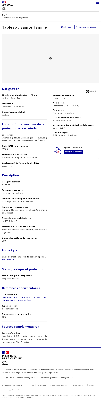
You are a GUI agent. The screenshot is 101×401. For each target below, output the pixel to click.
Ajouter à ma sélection (88, 27)
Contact (31, 385)
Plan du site (16, 390)
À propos (43, 385)
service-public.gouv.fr (26, 377)
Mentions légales (8, 395)
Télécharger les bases (59, 385)
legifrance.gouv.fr (48, 377)
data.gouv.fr (66, 377)
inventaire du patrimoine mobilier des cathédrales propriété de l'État (24, 299)
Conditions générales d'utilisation (47, 395)
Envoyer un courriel (73, 151)
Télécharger (66, 27)
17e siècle (6, 259)
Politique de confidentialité (24, 395)
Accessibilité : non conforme (12, 385)
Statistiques (77, 385)
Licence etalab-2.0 (15, 398)
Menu (97, 3)
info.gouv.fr (7, 377)
